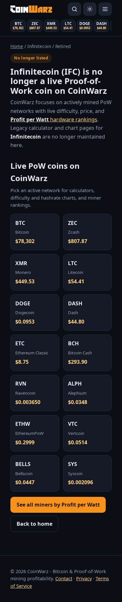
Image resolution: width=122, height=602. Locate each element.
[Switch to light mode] (89, 9)
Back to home (34, 523)
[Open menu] (105, 9)
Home (16, 46)
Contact (63, 578)
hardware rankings (53, 119)
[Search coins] (74, 9)
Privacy (84, 578)
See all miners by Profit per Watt (58, 504)
